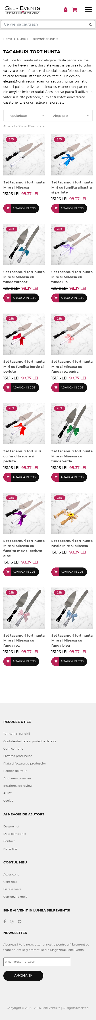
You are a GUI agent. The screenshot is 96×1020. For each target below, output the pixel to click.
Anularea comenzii (17, 778)
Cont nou (10, 881)
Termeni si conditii (16, 733)
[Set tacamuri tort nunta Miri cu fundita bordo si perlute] (24, 334)
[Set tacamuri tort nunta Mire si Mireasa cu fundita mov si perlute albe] (24, 513)
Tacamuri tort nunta (44, 38)
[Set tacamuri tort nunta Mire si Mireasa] (24, 155)
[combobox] (26, 115)
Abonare (23, 976)
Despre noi (11, 826)
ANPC (7, 793)
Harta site (10, 848)
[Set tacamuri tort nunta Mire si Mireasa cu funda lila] (72, 244)
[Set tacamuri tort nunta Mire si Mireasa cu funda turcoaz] (24, 244)
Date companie (14, 833)
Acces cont (11, 874)
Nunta (21, 38)
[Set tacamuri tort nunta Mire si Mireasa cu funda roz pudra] (72, 334)
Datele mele (12, 889)
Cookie (8, 800)
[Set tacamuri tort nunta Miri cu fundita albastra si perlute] (72, 155)
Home (8, 38)
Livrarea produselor (17, 756)
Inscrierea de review (17, 785)
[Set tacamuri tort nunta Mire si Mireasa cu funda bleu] (72, 608)
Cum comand (13, 748)
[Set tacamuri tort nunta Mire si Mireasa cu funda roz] (24, 608)
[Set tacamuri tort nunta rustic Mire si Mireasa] (72, 513)
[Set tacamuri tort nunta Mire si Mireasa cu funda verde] (72, 423)
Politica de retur (15, 771)
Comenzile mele (15, 896)
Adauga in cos (24, 208)
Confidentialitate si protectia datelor (29, 741)
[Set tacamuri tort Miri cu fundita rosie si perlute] (24, 423)
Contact (9, 841)
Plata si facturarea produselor (24, 763)
